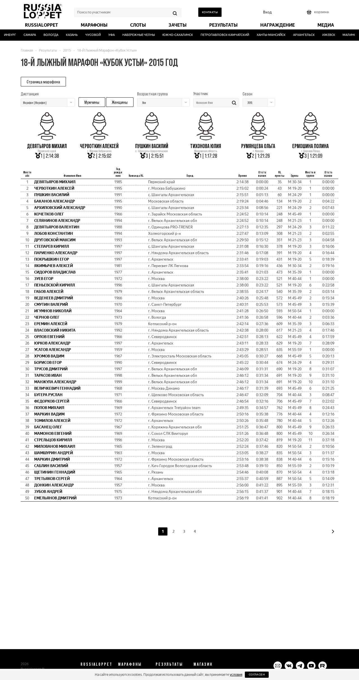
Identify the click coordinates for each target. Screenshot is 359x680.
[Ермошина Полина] (310, 138)
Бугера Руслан (48, 395)
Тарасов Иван (48, 375)
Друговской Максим (54, 240)
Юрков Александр (52, 343)
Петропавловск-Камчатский (220, 35)
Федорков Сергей (51, 401)
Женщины (120, 102)
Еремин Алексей (50, 324)
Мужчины (91, 102)
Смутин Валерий (51, 304)
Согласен (257, 674)
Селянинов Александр (57, 221)
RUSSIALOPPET (96, 664)
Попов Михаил (49, 408)
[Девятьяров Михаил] (46, 138)
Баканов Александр (54, 201)
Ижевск (324, 35)
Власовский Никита (54, 330)
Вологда (46, 35)
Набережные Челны (134, 35)
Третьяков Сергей (52, 479)
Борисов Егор (48, 362)
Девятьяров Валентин (56, 227)
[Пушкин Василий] (151, 138)
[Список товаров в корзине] (318, 13)
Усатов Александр (52, 350)
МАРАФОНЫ (130, 664)
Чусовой (88, 35)
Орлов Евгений (49, 337)
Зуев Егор (43, 279)
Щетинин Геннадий (54, 472)
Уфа (107, 35)
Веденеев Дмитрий (53, 298)
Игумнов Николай (53, 311)
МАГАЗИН (203, 664)
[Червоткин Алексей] (99, 138)
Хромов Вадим (49, 356)
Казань (67, 35)
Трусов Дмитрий (51, 369)
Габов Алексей (48, 292)
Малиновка (348, 35)
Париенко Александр (55, 253)
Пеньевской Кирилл (54, 285)
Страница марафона (43, 81)
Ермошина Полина (310, 146)
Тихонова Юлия (205, 146)
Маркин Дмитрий (52, 459)
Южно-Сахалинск (173, 35)
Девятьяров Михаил (47, 146)
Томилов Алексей (52, 421)
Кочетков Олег (49, 214)
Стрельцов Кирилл (53, 440)
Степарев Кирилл (51, 246)
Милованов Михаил (54, 446)
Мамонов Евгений (53, 433)
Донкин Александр (54, 485)
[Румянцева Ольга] (258, 138)
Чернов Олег (46, 317)
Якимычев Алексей (53, 266)
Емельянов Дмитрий (55, 498)
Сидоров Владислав (54, 272)
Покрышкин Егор (51, 259)
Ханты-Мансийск (266, 35)
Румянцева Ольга (258, 146)
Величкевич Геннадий (57, 388)
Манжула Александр (55, 382)
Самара (25, 35)
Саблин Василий (51, 466)
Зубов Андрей (48, 492)
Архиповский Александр (59, 208)
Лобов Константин (53, 233)
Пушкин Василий (151, 146)
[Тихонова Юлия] (205, 138)
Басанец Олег (48, 427)
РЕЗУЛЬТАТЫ (169, 664)
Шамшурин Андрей (53, 453)
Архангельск (299, 35)
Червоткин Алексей (99, 146)
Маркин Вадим (49, 414)
